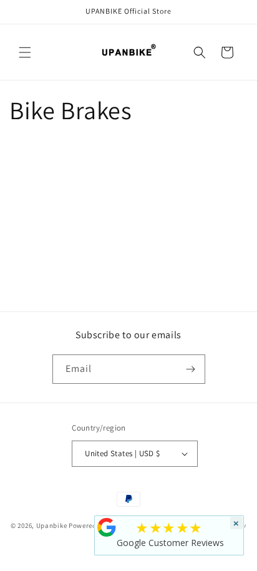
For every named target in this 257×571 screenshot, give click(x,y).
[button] (25, 52)
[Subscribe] (191, 369)
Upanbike (51, 524)
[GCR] (106, 527)
